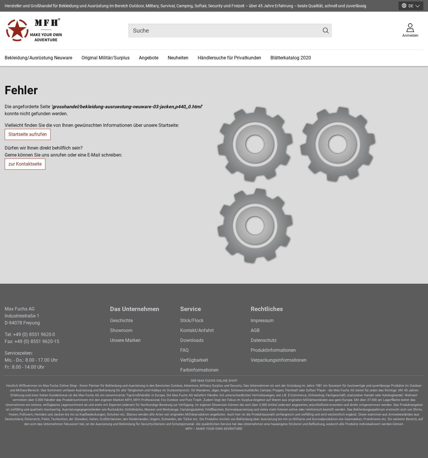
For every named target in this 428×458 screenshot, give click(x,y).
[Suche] (326, 31)
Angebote (148, 58)
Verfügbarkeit (194, 360)
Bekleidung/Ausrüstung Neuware (38, 58)
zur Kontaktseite (25, 164)
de (410, 5)
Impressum (262, 320)
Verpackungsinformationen (279, 360)
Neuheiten (178, 58)
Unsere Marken (125, 340)
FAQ (184, 350)
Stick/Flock (192, 320)
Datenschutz (264, 340)
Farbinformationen (199, 370)
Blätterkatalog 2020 (290, 58)
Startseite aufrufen (27, 134)
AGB (255, 330)
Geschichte (121, 320)
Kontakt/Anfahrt (197, 330)
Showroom (121, 330)
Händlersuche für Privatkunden (229, 58)
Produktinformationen (273, 350)
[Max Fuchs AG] (34, 30)
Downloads (192, 340)
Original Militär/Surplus (106, 58)
